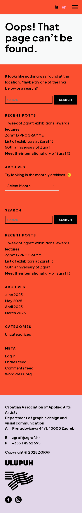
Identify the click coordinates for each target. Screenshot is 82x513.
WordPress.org (18, 374)
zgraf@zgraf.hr (26, 437)
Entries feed (15, 362)
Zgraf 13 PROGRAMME (24, 135)
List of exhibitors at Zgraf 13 (29, 141)
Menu (75, 7)
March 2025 (15, 313)
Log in (10, 356)
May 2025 (13, 300)
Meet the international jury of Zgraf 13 (37, 153)
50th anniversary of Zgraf (27, 147)
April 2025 (14, 306)
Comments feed (19, 368)
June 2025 (14, 294)
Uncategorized (18, 334)
